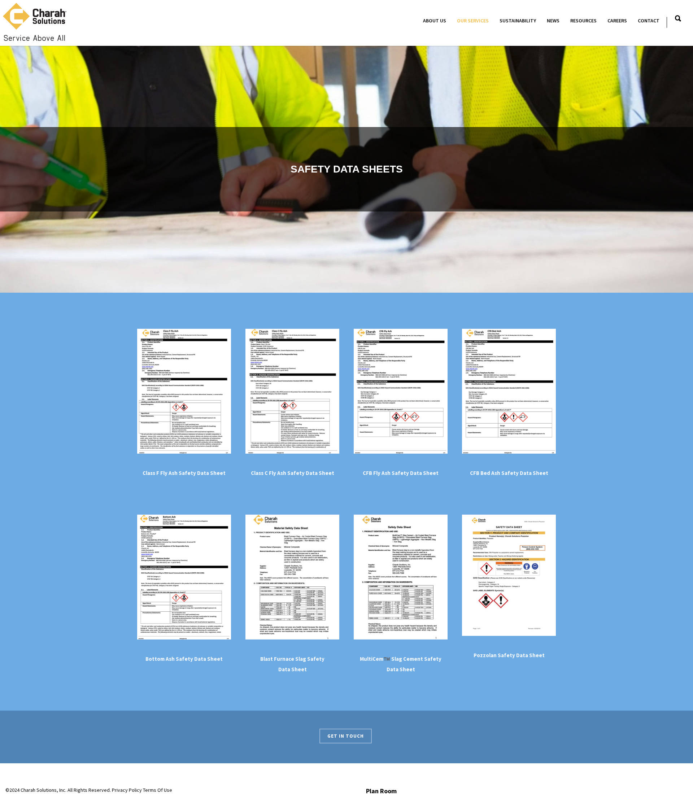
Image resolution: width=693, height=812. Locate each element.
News (553, 20)
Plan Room (381, 791)
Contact (648, 20)
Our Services (473, 20)
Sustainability (518, 20)
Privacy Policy (127, 790)
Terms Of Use (157, 790)
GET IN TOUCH (345, 736)
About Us (434, 20)
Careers (617, 20)
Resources (583, 20)
